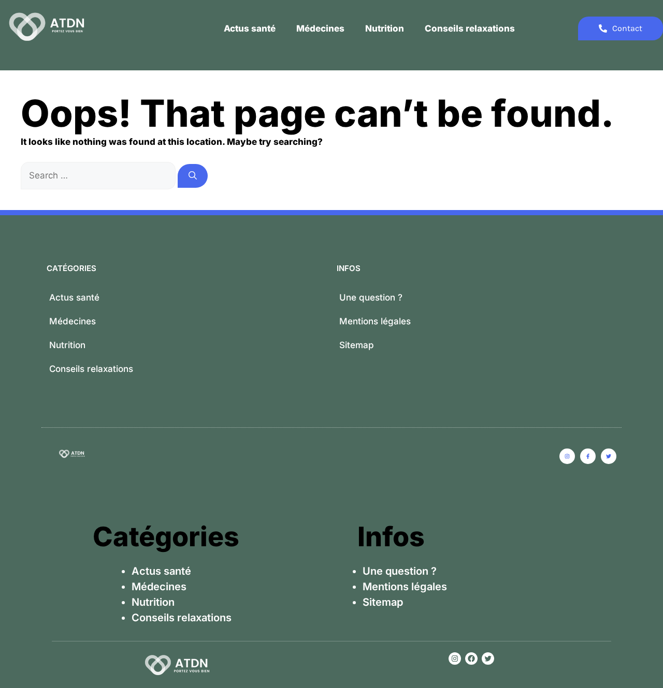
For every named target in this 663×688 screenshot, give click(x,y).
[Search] (193, 176)
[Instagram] (455, 658)
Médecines (320, 28)
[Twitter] (488, 658)
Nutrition (384, 28)
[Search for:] (99, 175)
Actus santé (250, 28)
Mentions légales (375, 321)
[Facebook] (471, 658)
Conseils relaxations (470, 28)
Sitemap (356, 345)
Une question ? (370, 297)
